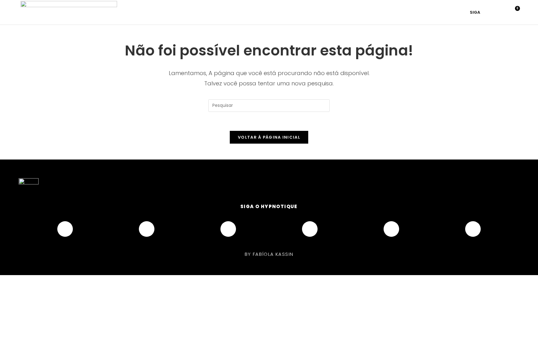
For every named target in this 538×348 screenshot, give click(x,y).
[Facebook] (65, 229)
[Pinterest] (310, 229)
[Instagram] (146, 229)
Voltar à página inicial (269, 137)
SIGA (475, 12)
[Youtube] (228, 229)
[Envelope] (473, 229)
